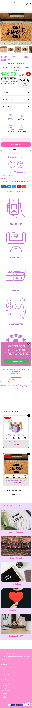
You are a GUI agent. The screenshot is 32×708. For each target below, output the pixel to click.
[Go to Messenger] (8, 186)
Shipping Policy (5, 688)
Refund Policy (5, 685)
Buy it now (16, 149)
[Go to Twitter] (14, 186)
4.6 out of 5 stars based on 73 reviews (16, 67)
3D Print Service (5, 672)
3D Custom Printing (6, 674)
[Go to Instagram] (5, 697)
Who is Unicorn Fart (6, 667)
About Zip (3, 669)
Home (2, 12)
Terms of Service (5, 690)
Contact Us (4, 677)
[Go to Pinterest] (19, 186)
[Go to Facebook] (3, 186)
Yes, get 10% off (16, 361)
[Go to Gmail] (23, 186)
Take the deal (16, 494)
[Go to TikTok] (7, 697)
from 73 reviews (14, 373)
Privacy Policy (5, 683)
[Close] (29, 344)
